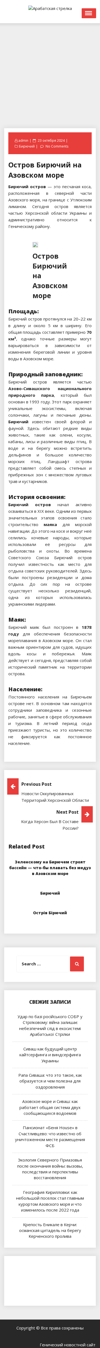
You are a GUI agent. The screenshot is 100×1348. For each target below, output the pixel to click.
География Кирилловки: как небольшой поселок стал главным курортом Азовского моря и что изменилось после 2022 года (50, 1201)
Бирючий (27, 146)
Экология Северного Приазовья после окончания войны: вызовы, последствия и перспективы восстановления (50, 1168)
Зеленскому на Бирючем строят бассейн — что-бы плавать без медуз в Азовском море (50, 867)
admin (23, 140)
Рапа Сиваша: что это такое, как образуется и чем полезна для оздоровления (50, 1081)
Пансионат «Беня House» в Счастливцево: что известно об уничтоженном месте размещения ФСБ (50, 1136)
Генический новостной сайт (68, 1344)
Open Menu (89, 13)
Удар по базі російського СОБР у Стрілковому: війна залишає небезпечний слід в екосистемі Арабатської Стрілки (50, 1025)
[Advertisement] (50, 73)
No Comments (57, 146)
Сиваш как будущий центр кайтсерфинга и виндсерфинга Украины (50, 1054)
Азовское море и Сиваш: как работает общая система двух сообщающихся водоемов (50, 1107)
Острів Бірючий (50, 912)
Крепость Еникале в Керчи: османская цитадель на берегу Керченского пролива (50, 1230)
